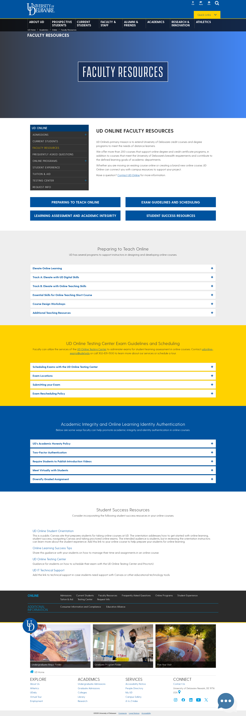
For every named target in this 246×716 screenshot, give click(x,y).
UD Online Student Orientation (53, 531)
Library (81, 696)
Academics (155, 22)
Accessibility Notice (136, 683)
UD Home (32, 30)
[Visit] (192, 3)
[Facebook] (183, 700)
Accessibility (146, 713)
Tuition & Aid (42, 173)
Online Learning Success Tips (52, 548)
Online (54, 30)
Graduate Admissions (89, 688)
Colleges (82, 692)
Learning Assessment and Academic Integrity (75, 216)
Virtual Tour (36, 696)
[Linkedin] (191, 700)
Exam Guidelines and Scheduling (170, 202)
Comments (122, 713)
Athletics (203, 22)
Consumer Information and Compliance (80, 606)
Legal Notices (134, 713)
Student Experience (46, 167)
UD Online (39, 128)
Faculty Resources (68, 30)
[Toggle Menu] (86, 134)
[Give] (208, 3)
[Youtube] (198, 700)
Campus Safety (133, 696)
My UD (129, 692)
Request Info (42, 187)
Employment (36, 701)
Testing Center (43, 180)
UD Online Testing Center (91, 349)
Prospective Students (62, 23)
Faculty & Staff (108, 23)
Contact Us (179, 683)
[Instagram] (175, 700)
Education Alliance (115, 606)
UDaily (33, 692)
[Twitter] (206, 700)
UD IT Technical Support (48, 570)
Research (82, 701)
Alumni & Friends (131, 23)
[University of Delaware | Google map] (179, 692)
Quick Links (204, 14)
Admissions (41, 134)
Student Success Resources (170, 216)
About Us (34, 683)
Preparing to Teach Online (75, 202)
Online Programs (45, 160)
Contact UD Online (128, 175)
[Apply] (200, 3)
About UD (36, 22)
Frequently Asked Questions (53, 154)
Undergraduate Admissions (91, 683)
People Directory (134, 688)
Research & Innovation (181, 23)
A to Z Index (132, 701)
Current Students (84, 23)
